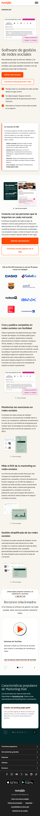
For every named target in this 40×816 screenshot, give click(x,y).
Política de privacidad (15, 803)
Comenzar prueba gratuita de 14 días (17, 82)
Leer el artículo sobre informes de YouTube (20, 660)
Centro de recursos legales (20, 799)
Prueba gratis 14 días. (12, 166)
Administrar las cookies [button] (20, 811)
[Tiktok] (36, 774)
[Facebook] (7, 774)
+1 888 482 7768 (20, 596)
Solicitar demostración (12, 75)
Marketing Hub (6, 9)
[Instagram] (12, 774)
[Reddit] (31, 774)
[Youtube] (17, 774)
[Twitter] (21, 774)
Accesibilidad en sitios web (20, 807)
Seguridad (29, 803)
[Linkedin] (26, 774)
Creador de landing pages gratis (17, 707)
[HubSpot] (6, 2)
